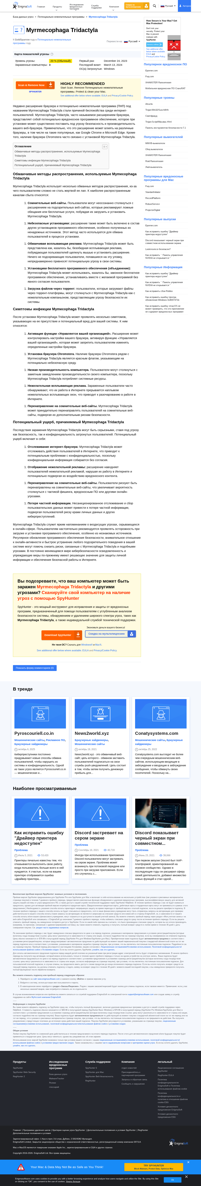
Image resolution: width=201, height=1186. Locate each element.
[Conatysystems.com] (161, 713)
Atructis (149, 104)
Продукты (57, 6)
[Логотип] (22, 6)
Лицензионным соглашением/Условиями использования (126, 947)
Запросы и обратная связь (134, 1079)
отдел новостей (129, 1068)
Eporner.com (151, 70)
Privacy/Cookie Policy (122, 95)
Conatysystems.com (156, 733)
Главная (41, 6)
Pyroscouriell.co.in (34, 733)
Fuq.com (149, 76)
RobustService (152, 204)
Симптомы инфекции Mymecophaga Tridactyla (43, 160)
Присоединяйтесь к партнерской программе (133, 1073)
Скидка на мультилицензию (133, 6)
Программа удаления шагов (37, 1130)
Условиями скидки (50, 950)
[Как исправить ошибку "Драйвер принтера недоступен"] (40, 813)
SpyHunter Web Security (24, 1072)
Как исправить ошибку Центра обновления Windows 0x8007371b (162, 298)
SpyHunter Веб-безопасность (99, 1076)
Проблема (21, 850)
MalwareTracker (56, 1078)
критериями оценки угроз (144, 1043)
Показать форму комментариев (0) (35, 668)
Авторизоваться (190, 6)
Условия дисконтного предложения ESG (168, 1115)
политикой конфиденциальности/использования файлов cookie (78, 1024)
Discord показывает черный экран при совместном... (157, 838)
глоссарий (54, 1087)
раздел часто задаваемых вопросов (52, 928)
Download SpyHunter (57, 635)
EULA (104, 95)
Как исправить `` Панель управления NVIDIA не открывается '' (164, 256)
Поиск (154, 5)
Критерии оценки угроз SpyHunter (69, 1130)
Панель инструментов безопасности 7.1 (165, 128)
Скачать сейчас (153, 44)
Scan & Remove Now (31, 85)
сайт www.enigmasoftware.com (46, 979)
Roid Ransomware (154, 161)
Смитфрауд (151, 116)
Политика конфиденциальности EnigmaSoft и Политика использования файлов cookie (172, 1084)
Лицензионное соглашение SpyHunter (171, 1069)
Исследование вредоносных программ (77, 6)
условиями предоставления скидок (58, 1043)
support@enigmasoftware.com (141, 994)
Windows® (87, 644)
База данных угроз (23, 17)
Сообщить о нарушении (133, 1084)
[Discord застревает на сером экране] (100, 813)
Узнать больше (73, 1181)
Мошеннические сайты (29, 740)
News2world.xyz (92, 733)
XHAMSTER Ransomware (158, 82)
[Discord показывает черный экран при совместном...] (161, 813)
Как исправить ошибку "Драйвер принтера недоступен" (161, 233)
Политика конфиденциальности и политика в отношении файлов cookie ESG (173, 1097)
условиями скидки (117, 1024)
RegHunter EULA (166, 1075)
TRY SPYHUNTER (153, 1167)
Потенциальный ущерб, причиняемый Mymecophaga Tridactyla (53, 165)
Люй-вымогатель (153, 167)
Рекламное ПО (55, 740)
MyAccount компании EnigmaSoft (46, 997)
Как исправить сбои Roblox (159, 291)
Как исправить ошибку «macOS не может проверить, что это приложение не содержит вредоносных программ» (164, 309)
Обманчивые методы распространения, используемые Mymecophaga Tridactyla (57, 153)
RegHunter (90, 1080)
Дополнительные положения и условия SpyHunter (111, 1130)
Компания (114, 6)
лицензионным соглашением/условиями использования (124, 1040)
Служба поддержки (96, 6)
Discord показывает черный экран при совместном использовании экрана (164, 241)
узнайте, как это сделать (103, 950)
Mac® (98, 644)
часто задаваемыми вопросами (117, 1043)
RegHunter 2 (19, 1076)
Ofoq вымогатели (154, 149)
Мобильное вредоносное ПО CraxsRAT (165, 88)
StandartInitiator (152, 192)
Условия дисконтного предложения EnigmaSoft (170, 1108)
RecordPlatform (153, 198)
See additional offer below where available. (80, 95)
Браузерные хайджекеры (31, 744)
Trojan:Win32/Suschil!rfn (157, 110)
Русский (169, 6)
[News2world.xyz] (100, 713)
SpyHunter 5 (91, 1068)
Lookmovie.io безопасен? (158, 249)
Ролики (52, 1083)
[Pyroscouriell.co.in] (40, 713)
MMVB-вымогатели (155, 143)
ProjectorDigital (152, 210)
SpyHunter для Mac (94, 1072)
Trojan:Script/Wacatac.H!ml (158, 121)
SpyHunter (18, 1068)
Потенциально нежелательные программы (61, 17)
